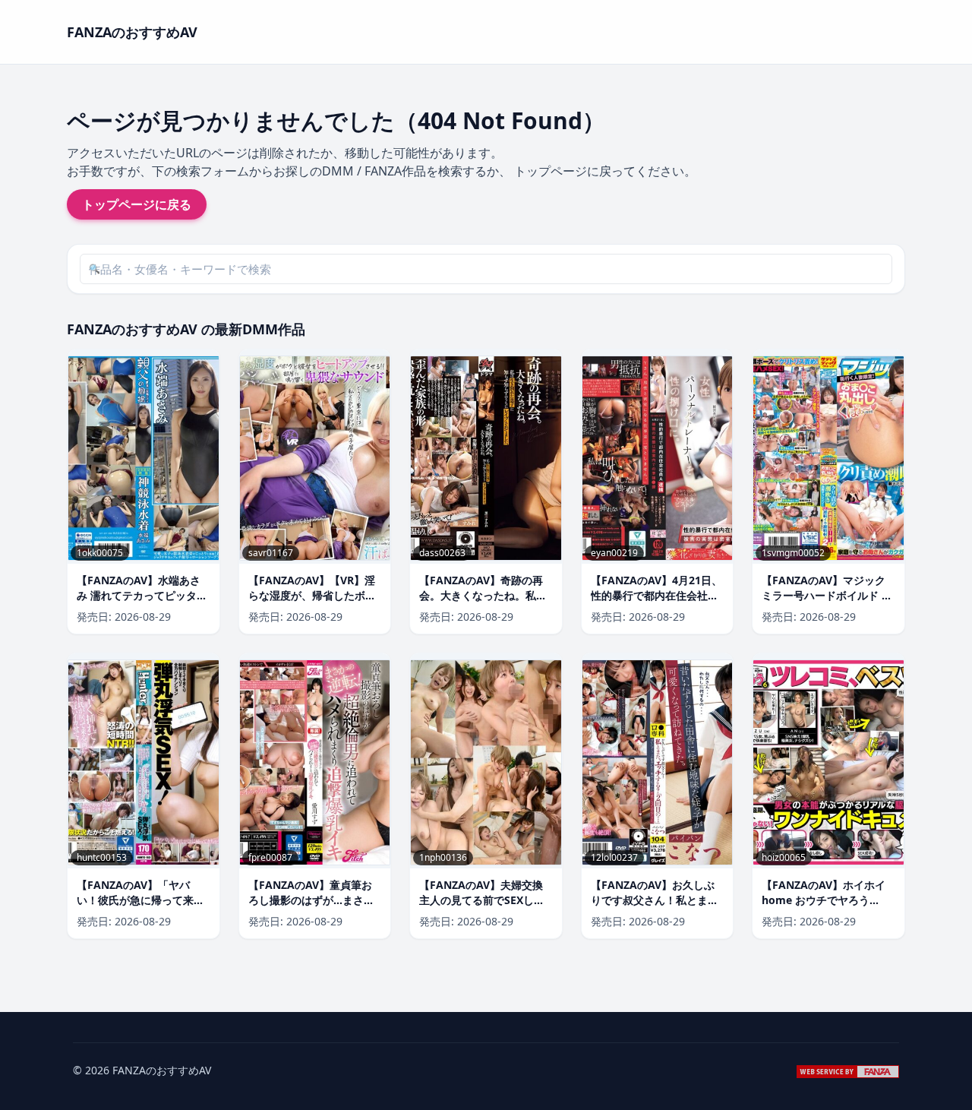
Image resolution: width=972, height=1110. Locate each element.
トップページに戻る (136, 204)
